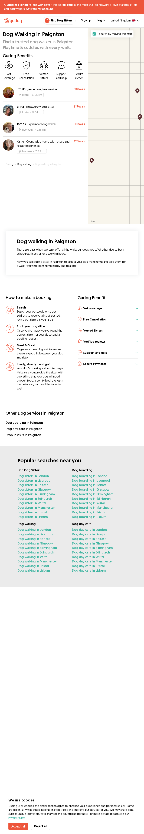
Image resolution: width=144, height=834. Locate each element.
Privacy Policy (16, 818)
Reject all (40, 826)
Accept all (18, 826)
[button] (108, 308)
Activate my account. (39, 9)
